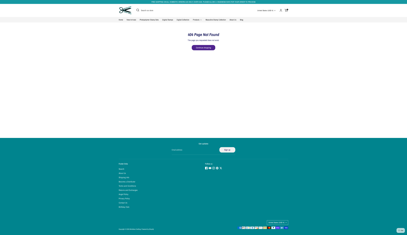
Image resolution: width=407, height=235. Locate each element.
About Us (233, 19)
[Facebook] (206, 168)
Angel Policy (123, 194)
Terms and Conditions (127, 186)
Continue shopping (203, 47)
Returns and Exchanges (128, 190)
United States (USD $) (265, 10)
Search (121, 169)
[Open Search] (138, 10)
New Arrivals (131, 19)
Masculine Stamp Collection (216, 19)
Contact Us (123, 202)
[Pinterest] (217, 168)
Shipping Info (124, 177)
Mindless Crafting (135, 229)
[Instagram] (213, 168)
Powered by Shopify (147, 229)
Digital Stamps (167, 19)
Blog (241, 19)
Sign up (227, 149)
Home (121, 19)
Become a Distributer (127, 181)
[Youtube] (210, 168)
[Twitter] (221, 168)
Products (196, 19)
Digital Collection (183, 19)
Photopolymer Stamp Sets (149, 19)
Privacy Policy (124, 198)
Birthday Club (124, 207)
